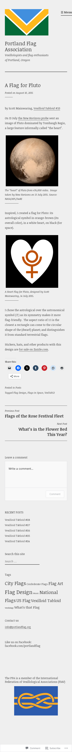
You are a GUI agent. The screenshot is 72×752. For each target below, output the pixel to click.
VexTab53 (50, 392)
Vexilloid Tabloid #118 (17, 519)
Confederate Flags (37, 584)
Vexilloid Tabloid (46, 600)
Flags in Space (35, 392)
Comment (54, 493)
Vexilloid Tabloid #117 (17, 525)
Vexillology (9, 608)
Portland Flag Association (20, 46)
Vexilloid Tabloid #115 (17, 535)
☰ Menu (66, 12)
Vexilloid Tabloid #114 (17, 541)
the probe (33, 118)
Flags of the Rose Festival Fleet (34, 414)
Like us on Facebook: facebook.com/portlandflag (22, 644)
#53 (47, 108)
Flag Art (55, 583)
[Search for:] (22, 561)
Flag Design (19, 392)
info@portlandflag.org (18, 627)
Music (36, 593)
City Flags (15, 583)
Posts (18, 387)
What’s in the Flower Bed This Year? (43, 429)
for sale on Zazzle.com (33, 349)
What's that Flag (27, 607)
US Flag (23, 600)
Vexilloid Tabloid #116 (17, 530)
